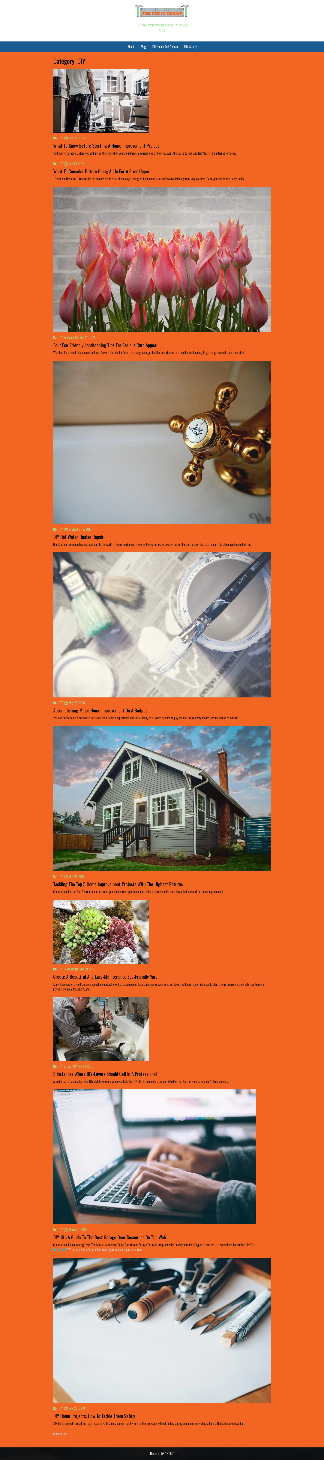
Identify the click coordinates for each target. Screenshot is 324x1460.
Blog (143, 46)
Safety (67, 1066)
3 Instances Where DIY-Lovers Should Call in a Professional (105, 1073)
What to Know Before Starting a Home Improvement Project (106, 145)
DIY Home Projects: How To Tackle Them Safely (94, 1415)
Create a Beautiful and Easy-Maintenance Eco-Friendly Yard (105, 976)
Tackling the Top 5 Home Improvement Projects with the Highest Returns (118, 884)
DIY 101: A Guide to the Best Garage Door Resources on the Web (109, 1237)
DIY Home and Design (165, 46)
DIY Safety (190, 46)
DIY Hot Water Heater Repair (78, 536)
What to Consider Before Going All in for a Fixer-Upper (101, 171)
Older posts (59, 1433)
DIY (60, 137)
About (131, 46)
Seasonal (69, 337)
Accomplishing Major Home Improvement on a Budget (100, 710)
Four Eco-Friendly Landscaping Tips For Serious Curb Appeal (105, 344)
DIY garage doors (77, 1249)
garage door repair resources (125, 1249)
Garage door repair (98, 1249)
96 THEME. (167, 1453)
